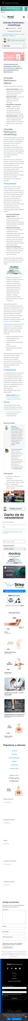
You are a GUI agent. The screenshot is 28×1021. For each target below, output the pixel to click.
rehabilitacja (12, 139)
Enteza (6, 632)
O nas (14, 976)
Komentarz (5, 909)
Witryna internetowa (7, 936)
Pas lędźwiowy (8, 672)
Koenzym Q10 (14, 768)
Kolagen (14, 761)
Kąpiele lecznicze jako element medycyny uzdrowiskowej (13, 397)
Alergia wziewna (8, 736)
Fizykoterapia (10, 370)
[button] (23, 17)
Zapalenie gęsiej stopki (10, 652)
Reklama (14, 978)
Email (3, 990)
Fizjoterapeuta (8, 186)
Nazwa (4, 926)
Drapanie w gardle (8, 881)
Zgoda (9, 1019)
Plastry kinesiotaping (16, 449)
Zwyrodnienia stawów (9, 861)
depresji (13, 153)
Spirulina (14, 750)
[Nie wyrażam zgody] (26, 1016)
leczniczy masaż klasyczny (13, 412)
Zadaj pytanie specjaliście (14, 981)
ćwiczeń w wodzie (9, 321)
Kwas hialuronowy (14, 758)
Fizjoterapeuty (14, 964)
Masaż (7, 402)
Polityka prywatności (16, 1019)
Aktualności (14, 612)
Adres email (5, 931)
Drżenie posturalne (9, 819)
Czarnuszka (14, 765)
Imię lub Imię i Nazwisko (7, 986)
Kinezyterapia (10, 183)
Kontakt (14, 973)
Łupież (5, 840)
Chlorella (14, 754)
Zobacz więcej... (18, 468)
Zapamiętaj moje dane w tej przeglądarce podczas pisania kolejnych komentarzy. (12, 944)
